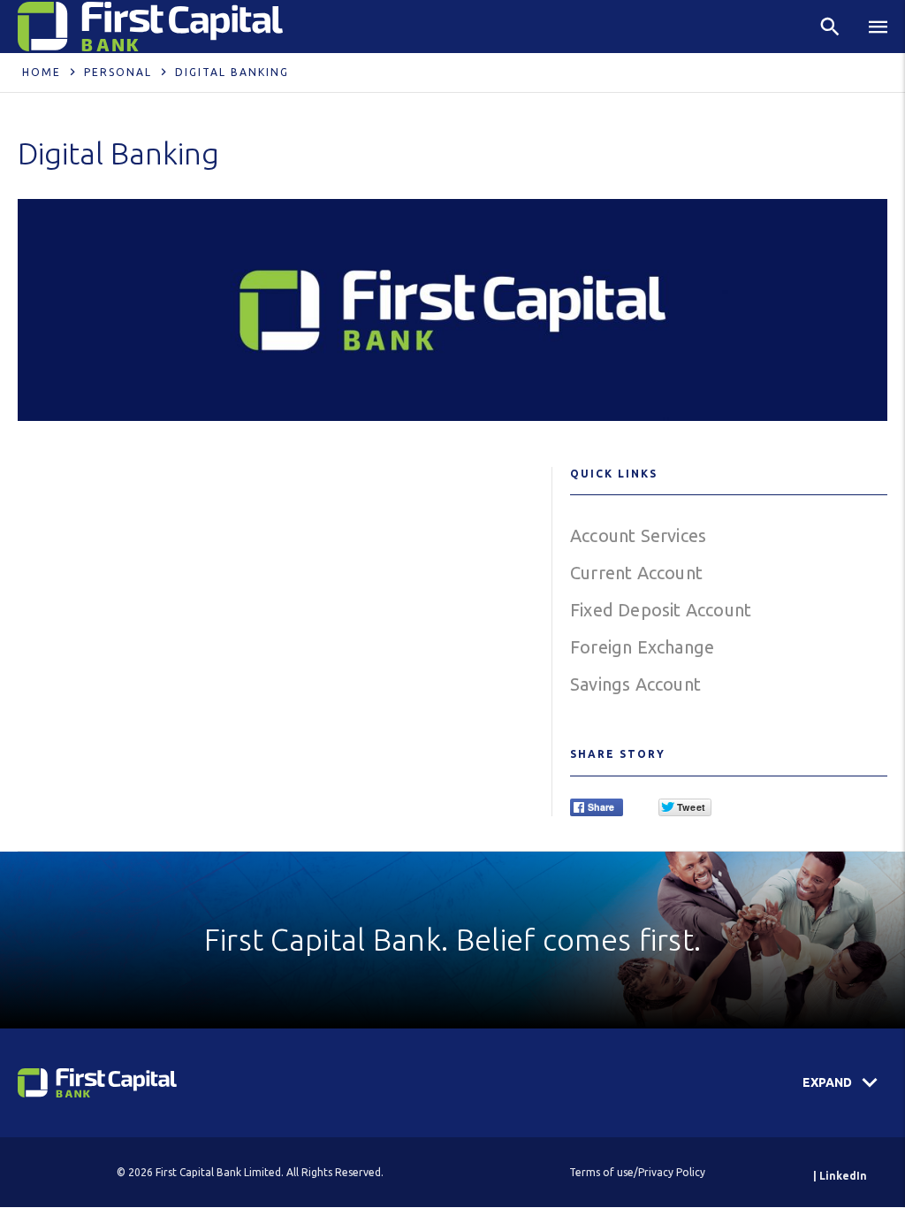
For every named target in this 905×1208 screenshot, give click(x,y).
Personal (118, 72)
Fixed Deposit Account (660, 610)
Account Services (638, 535)
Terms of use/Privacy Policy (637, 1172)
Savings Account (635, 684)
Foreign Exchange (642, 647)
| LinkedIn (840, 1175)
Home (41, 72)
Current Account (636, 572)
